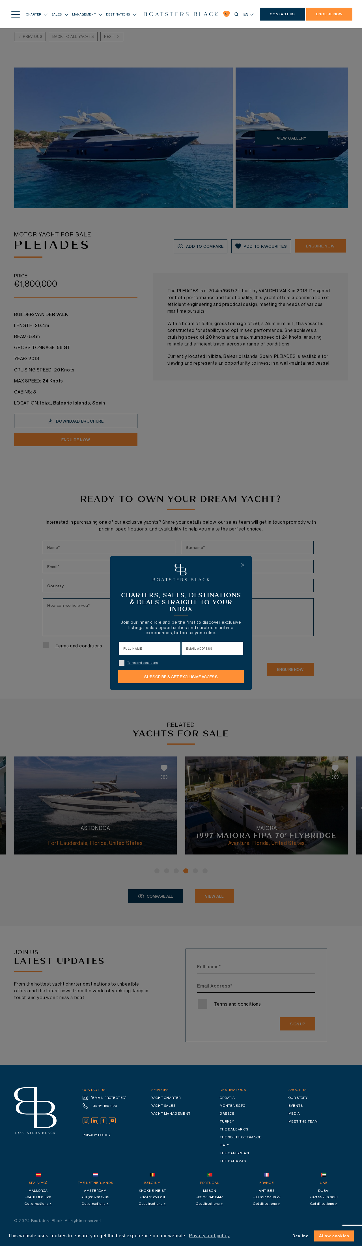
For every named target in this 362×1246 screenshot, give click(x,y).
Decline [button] (300, 1236)
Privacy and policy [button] (209, 1235)
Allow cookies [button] (334, 1236)
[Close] (242, 565)
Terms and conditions (142, 662)
